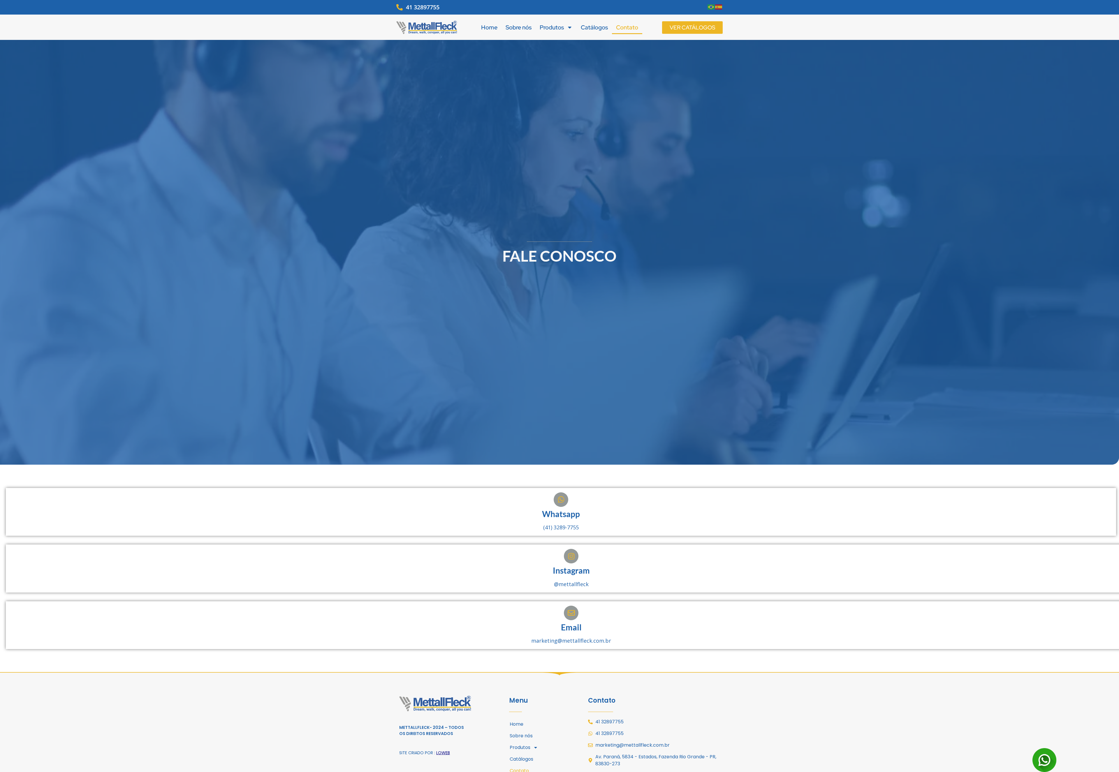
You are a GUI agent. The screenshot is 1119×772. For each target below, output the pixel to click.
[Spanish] (719, 6)
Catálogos (594, 27)
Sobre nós (519, 27)
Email (571, 627)
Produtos (552, 27)
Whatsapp (561, 514)
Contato (627, 27)
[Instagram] (571, 556)
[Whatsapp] (561, 499)
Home (489, 27)
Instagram (571, 570)
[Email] (571, 613)
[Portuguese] (711, 6)
